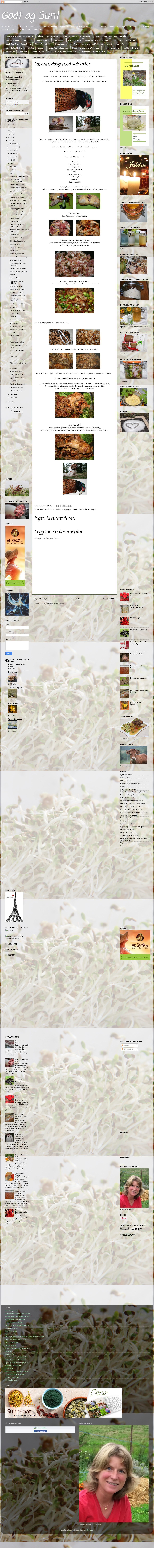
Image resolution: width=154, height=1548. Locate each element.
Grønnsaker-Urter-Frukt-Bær (96, 40)
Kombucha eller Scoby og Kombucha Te (20, 1193)
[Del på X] (66, 506)
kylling (58, 509)
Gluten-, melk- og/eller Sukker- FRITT (63, 52)
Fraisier (12, 275)
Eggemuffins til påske (17, 184)
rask (75, 509)
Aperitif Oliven (15, 381)
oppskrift (70, 509)
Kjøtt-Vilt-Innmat (43, 40)
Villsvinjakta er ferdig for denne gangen (18, 364)
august (12, 157)
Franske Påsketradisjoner (18, 238)
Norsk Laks (13, 368)
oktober (13, 150)
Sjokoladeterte (14, 339)
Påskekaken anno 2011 (17, 304)
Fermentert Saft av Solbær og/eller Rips (139, 643)
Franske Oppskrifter (112, 48)
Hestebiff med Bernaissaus (18, 271)
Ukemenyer (10, 52)
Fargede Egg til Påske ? (17, 208)
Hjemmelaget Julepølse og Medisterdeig (19, 1136)
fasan (45, 509)
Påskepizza (13, 307)
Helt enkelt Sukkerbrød (17, 241)
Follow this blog (40, 1431)
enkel (41, 509)
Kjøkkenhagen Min (62, 44)
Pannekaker (13, 356)
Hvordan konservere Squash (137, 703)
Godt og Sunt (30, 16)
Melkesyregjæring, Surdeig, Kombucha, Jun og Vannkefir (69, 36)
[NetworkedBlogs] (40, 1428)
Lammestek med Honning (18, 257)
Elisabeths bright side (15, 687)
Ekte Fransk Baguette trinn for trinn (21, 1116)
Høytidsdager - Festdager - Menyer (20, 36)
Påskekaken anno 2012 (17, 295)
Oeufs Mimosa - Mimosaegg (19, 200)
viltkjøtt (93, 509)
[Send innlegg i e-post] (57, 506)
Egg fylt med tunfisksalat (18, 191)
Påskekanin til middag (17, 326)
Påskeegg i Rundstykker (18, 310)
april (11, 170)
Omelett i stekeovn (16, 371)
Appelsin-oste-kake (16, 286)
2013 (10, 141)
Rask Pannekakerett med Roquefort (18, 264)
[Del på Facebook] (68, 506)
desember (13, 143)
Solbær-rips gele (20, 1210)
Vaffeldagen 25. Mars (17, 197)
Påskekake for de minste (18, 268)
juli (11, 160)
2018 (10, 124)
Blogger (89, 1530)
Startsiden (75, 598)
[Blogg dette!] (64, 506)
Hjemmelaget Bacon (19, 1042)
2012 (10, 402)
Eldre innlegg (109, 598)
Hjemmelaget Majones (17, 289)
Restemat (23, 52)
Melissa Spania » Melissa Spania (17, 665)
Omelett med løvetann (17, 320)
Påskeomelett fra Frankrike (19, 176)
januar (12, 397)
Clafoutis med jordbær (17, 374)
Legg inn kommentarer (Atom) (53, 603)
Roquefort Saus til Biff (17, 360)
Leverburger (14, 250)
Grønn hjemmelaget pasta (18, 329)
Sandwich (13, 316)
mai (11, 167)
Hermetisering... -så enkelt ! (21, 1097)
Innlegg (126, 1045)
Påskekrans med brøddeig (18, 187)
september (13, 153)
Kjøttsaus (13, 332)
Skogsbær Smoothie (16, 387)
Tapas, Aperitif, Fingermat (58, 48)
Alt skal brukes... (15, 221)
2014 (10, 137)
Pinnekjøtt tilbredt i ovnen (21, 1156)
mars (12, 173)
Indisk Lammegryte (16, 247)
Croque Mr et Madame (17, 342)
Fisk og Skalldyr (74, 40)
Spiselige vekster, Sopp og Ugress (18, 40)
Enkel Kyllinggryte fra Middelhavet (17, 225)
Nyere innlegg (40, 598)
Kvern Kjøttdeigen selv (21, 1060)
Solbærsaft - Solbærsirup (19, 1078)
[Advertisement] (15, 773)
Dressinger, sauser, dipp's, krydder (86, 48)
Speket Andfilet (15, 218)
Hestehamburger (15, 244)
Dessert (41, 48)
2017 (10, 127)
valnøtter (81, 509)
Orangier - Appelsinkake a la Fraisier (19, 230)
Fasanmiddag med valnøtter (19, 215)
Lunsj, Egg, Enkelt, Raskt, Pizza (18, 44)
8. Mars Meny (14, 336)
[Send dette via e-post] (61, 506)
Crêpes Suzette (14, 313)
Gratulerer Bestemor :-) (17, 384)
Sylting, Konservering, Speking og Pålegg (112, 36)
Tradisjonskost (13, 672)
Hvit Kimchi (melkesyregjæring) (136, 606)
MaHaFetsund (13, 703)
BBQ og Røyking (37, 52)
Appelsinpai (14, 323)
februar (12, 394)
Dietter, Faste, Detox (43, 44)
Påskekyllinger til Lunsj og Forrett (18, 204)
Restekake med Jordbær (17, 212)
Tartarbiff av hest (15, 260)
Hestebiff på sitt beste (17, 350)
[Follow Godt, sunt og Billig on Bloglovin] (14, 922)
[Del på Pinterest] (71, 506)
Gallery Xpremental (15, 719)
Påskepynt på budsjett (17, 292)
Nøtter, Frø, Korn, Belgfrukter (123, 40)
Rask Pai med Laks (16, 390)
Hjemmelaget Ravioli (17, 254)
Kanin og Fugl (59, 40)
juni (11, 163)
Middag (64, 509)
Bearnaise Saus (14, 278)
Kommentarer (128, 1049)
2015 (10, 134)
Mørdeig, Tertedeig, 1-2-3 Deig (18, 346)
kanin (53, 509)
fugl (49, 509)
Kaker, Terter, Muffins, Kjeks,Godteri (19, 48)
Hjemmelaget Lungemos (138, 678)
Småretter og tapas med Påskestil (17, 300)
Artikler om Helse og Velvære (93, 52)
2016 (10, 131)
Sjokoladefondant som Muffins (17, 282)
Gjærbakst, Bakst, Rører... (117, 44)
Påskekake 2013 (15, 234)
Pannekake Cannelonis (17, 194)
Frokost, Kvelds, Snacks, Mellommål (88, 44)
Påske (40, 36)
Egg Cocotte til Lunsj (17, 377)
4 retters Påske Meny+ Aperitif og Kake (17, 180)
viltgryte (87, 509)
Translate (22, 105)
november (13, 147)
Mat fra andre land (131, 48)
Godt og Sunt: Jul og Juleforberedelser (13, 78)
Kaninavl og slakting (137, 654)
